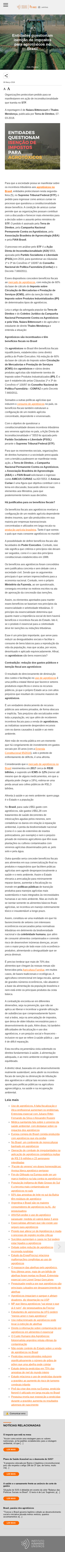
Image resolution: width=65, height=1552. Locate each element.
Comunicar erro (15, 1413)
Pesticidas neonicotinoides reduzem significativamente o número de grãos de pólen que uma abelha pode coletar (33, 1360)
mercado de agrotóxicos (21, 282)
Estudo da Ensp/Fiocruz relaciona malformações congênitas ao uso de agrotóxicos (31, 1259)
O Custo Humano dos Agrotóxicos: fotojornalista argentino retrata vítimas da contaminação (33, 1340)
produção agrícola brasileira (20, 529)
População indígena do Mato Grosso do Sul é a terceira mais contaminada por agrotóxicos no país (35, 1186)
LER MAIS (11, 1449)
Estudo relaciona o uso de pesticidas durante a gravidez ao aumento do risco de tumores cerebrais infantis (36, 1380)
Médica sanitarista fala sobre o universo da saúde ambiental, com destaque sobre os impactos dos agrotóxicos (35, 1126)
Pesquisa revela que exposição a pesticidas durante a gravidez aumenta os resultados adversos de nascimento (35, 1400)
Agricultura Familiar (33, 969)
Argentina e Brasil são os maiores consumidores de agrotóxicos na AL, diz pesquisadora (33, 1206)
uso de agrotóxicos (45, 678)
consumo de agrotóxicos (30, 404)
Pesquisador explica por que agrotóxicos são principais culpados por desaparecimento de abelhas (36, 1287)
